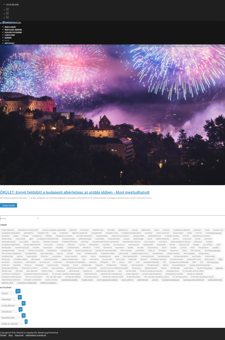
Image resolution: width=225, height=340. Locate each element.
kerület (140, 247)
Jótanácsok (9, 311)
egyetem (5, 262)
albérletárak (142, 279)
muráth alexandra (84, 236)
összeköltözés (147, 256)
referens (71, 244)
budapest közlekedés (179, 262)
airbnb (155, 279)
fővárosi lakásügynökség (151, 271)
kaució (21, 250)
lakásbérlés (148, 244)
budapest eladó (108, 253)
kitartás (123, 265)
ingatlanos (37, 236)
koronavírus (119, 244)
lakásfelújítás (114, 238)
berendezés (32, 256)
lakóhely (17, 265)
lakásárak (60, 271)
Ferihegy (162, 250)
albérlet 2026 (7, 282)
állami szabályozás (83, 250)
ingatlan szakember (33, 279)
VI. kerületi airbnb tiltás (193, 271)
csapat (135, 230)
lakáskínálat (66, 250)
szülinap (148, 233)
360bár (49, 236)
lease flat (132, 259)
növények (57, 262)
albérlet (73, 230)
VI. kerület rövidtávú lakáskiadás (66, 274)
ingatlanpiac (157, 253)
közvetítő (120, 247)
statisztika (188, 268)
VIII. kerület (196, 250)
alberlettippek (90, 274)
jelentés (219, 268)
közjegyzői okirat (204, 268)
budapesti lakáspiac (170, 279)
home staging (71, 256)
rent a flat (120, 259)
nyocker (166, 230)
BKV (194, 262)
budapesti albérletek (11, 233)
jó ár (79, 253)
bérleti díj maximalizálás (106, 250)
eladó (15, 236)
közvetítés (207, 244)
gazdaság (161, 244)
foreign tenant (176, 259)
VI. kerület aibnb (180, 277)
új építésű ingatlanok (11, 274)
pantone (208, 238)
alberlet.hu (28, 233)
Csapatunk (10, 35)
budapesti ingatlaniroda (47, 238)
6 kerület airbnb (91, 277)
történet (84, 241)
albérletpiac (74, 271)
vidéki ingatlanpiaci (70, 259)
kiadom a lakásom (48, 282)
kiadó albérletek (215, 279)
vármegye (94, 259)
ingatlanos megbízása (27, 282)
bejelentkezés (151, 268)
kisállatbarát (105, 256)
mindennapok (153, 265)
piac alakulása (46, 253)
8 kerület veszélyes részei (202, 277)
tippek (126, 238)
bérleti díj (107, 247)
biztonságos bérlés (75, 268)
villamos (92, 262)
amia (156, 230)
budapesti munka (213, 233)
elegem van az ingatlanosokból (114, 268)
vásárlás (99, 265)
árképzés (6, 259)
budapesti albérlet (182, 230)
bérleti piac (6, 271)
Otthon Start (46, 271)
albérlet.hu (123, 230)
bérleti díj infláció (73, 277)
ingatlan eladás (20, 259)
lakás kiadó (178, 233)
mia (54, 233)
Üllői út (151, 250)
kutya (93, 256)
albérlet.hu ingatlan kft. (28, 230)
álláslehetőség (154, 236)
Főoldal (3, 335)
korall (197, 238)
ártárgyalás (210, 256)
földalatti (104, 262)
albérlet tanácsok (79, 233)
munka (82, 244)
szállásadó (175, 268)
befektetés (86, 265)
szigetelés (99, 238)
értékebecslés (91, 253)
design (20, 256)
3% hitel (18, 271)
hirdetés (59, 247)
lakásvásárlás (164, 256)
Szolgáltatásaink (13, 32)
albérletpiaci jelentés (105, 271)
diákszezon (210, 259)
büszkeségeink (179, 265)
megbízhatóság (22, 247)
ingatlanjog (203, 247)
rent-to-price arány (33, 277)
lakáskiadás (138, 238)
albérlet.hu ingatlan (201, 236)
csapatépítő (96, 233)
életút (165, 265)
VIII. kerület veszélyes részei (156, 277)
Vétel (184, 250)
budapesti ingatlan (64, 236)
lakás (117, 256)
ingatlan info (43, 233)
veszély (44, 268)
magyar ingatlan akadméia (54, 230)
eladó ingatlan (173, 253)
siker (218, 244)
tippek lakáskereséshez (199, 265)
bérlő (164, 247)
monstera (17, 262)
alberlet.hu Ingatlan (120, 236)
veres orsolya (51, 279)
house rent (107, 259)
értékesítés (111, 265)
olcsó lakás (20, 238)
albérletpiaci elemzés (11, 279)
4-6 (113, 262)
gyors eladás (189, 253)
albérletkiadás (85, 238)
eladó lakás (204, 253)
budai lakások (8, 230)
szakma (60, 244)
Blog (7, 40)
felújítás (65, 265)
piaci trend (123, 253)
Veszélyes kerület (212, 250)
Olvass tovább (8, 205)
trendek (110, 230)
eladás (130, 247)
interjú (176, 238)
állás (31, 238)
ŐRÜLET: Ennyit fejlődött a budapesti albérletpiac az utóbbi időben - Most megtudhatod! (75, 192)
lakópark (198, 241)
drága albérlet (132, 274)
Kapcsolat (10, 43)
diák (220, 259)
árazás (70, 253)
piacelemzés (133, 244)
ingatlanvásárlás (181, 256)
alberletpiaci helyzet (131, 241)
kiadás (173, 247)
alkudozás (35, 259)
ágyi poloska (57, 268)
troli (138, 262)
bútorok (44, 256)
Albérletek (9, 299)
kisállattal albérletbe (11, 244)
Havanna (174, 250)
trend (75, 265)
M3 (201, 262)
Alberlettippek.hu (11, 22)
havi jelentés (31, 271)
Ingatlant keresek (13, 29)
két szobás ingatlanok (11, 253)
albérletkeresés (8, 241)
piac (120, 271)
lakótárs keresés (50, 241)
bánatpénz (52, 250)
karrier (199, 233)
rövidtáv (106, 244)
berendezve (153, 247)
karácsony (136, 268)
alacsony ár (184, 244)
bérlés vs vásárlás (195, 274)
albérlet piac (98, 230)
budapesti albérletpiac (11, 277)
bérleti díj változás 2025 (113, 277)
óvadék (215, 247)
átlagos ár (87, 271)
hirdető (36, 247)
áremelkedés (30, 253)
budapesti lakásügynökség (36, 274)
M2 (164, 262)
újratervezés (52, 265)
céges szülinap (162, 233)
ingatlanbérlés (8, 250)
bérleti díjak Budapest (152, 274)
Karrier (8, 38)
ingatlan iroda (112, 233)
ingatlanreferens (69, 241)
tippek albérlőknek (32, 244)
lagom (84, 256)
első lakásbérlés (130, 256)
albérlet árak (212, 262)
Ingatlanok (10, 27)
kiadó (189, 233)
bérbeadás (6, 247)
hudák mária (87, 279)
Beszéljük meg (11, 317)
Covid (97, 247)
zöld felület (31, 262)
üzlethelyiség (73, 247)
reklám (25, 236)
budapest (64, 233)
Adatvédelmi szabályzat (36, 335)
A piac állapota (11, 305)
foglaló (196, 244)
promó (186, 236)
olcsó (150, 238)
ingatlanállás (138, 236)
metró (121, 262)
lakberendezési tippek (180, 241)
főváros (28, 265)
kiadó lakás (7, 238)
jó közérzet (44, 262)
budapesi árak (172, 271)
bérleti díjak (131, 271)
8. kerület (85, 230)
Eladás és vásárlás (12, 323)
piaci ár (60, 253)
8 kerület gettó (133, 277)
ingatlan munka (172, 236)
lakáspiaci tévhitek (10, 268)
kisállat (209, 241)
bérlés (172, 244)
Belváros (87, 247)
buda (207, 230)
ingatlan (197, 230)
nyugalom (56, 256)
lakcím (164, 268)
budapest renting (158, 259)
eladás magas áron (140, 253)
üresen (183, 247)
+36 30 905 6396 (12, 4)
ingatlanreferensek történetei (105, 241)
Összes (8, 292)
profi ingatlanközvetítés (107, 279)
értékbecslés (7, 256)
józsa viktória (127, 279)
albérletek (146, 230)
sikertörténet (137, 265)
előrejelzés (94, 244)
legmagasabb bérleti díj (193, 279)
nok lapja (163, 241)
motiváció (48, 244)
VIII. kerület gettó (54, 277)
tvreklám (5, 236)
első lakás (196, 256)
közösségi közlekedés (75, 262)
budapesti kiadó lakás (131, 233)
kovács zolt (218, 230)
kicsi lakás (23, 241)
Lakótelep (140, 250)
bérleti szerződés (35, 250)
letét (192, 247)
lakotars (35, 241)
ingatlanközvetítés (69, 279)
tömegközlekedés (151, 262)
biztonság (47, 247)
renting (143, 259)
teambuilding (102, 236)
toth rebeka (149, 241)
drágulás (39, 265)
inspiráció (187, 238)
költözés (5, 265)
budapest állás (68, 238)
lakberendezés (162, 238)
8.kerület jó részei (30, 268)
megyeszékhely (51, 259)
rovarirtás (92, 268)
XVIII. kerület (126, 250)
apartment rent (194, 259)
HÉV (130, 262)
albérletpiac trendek (174, 274)
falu (84, 259)
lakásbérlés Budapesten (111, 274)
